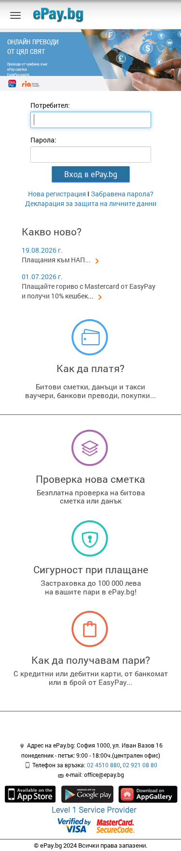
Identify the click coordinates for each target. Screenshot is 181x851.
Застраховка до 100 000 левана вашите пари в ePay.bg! (91, 587)
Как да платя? (90, 368)
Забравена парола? (122, 193)
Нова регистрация (57, 193)
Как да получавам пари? (90, 660)
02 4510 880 (103, 765)
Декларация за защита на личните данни (90, 203)
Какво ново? (52, 231)
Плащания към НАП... (56, 259)
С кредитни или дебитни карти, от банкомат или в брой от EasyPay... (91, 678)
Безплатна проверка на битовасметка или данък (91, 497)
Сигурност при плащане (90, 569)
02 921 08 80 (140, 765)
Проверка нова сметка (90, 479)
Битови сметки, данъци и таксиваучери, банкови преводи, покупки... (90, 391)
